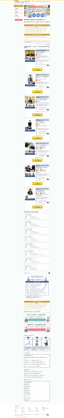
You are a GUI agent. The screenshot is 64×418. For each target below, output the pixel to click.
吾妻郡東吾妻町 (30, 30)
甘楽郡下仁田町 (30, 308)
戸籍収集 (38, 36)
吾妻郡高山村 (44, 30)
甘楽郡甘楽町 (26, 308)
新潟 (30, 286)
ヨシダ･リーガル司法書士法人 (41, 145)
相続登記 (31, 36)
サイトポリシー (21, 414)
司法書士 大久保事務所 (28, 214)
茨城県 (37, 53)
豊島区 (40, 146)
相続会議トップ (33, 1)
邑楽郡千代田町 (42, 304)
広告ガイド (18, 415)
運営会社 (16, 415)
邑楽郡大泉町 (32, 304)
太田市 (30, 215)
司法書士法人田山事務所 (40, 52)
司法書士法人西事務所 (40, 122)
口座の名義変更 (34, 36)
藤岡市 (26, 304)
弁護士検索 (37, 1)
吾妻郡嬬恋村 (41, 30)
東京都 (37, 100)
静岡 (32, 287)
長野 (33, 286)
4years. (36, 407)
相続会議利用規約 (25, 414)
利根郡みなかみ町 (34, 29)
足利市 (30, 237)
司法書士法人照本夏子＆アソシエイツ (30, 258)
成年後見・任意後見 (33, 37)
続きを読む (45, 61)
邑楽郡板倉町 (38, 304)
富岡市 (45, 303)
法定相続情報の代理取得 (27, 37)
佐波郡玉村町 (28, 304)
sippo (29, 407)
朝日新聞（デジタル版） (17, 407)
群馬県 (26, 215)
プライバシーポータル (42, 414)
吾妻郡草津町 (26, 30)
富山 (35, 286)
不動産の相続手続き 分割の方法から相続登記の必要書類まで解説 (32, 373)
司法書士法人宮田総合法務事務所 (42, 99)
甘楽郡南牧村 (33, 308)
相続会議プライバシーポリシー (31, 414)
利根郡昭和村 (38, 29)
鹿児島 (40, 291)
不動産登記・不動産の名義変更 (41, 37)
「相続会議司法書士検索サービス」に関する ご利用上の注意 (32, 296)
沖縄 (42, 291)
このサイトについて (17, 414)
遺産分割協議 (40, 36)
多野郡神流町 (37, 308)
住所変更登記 (46, 37)
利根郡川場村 (45, 29)
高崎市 (28, 303)
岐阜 (33, 287)
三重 (35, 287)
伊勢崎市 (30, 303)
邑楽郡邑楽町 (35, 304)
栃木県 (26, 237)
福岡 (30, 291)
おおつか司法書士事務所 (28, 236)
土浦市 (40, 53)
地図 (47, 87)
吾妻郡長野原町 (37, 30)
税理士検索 (40, 1)
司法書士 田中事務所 (28, 221)
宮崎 (38, 291)
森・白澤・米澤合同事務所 (29, 243)
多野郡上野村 (40, 308)
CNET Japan (23, 407)
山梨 (32, 286)
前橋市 (26, 303)
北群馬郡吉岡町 (26, 29)
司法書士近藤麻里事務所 (40, 190)
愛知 (30, 287)
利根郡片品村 (41, 29)
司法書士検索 (43, 1)
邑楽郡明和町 (45, 304)
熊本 (35, 291)
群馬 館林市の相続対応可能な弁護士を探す (37, 319)
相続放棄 (29, 36)
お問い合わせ (21, 415)
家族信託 (43, 36)
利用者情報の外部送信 (37, 414)
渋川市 (40, 303)
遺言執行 (36, 37)
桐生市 (32, 303)
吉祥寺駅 (44, 100)
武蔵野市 (40, 100)
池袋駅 (44, 146)
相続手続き (26, 36)
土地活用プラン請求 (48, 1)
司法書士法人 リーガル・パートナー (30, 265)
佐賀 (32, 291)
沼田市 (47, 303)
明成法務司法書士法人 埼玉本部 (41, 167)
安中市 (38, 303)
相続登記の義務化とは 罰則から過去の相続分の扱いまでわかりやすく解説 (33, 371)
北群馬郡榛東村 (30, 29)
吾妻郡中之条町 (33, 30)
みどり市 (43, 303)
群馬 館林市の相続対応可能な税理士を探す (37, 329)
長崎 (33, 291)
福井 (38, 286)
